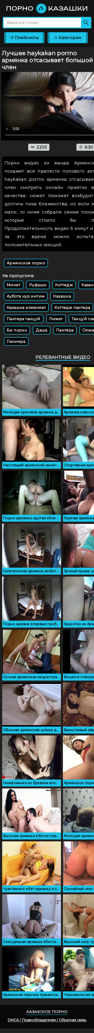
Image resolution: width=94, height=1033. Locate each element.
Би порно (17, 330)
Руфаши (38, 285)
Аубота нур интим (26, 296)
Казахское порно (47, 1011)
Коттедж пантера (72, 307)
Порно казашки (47, 8)
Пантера (65, 330)
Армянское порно (26, 263)
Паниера (16, 341)
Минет (13, 285)
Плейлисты (26, 37)
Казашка (62, 296)
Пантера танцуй (23, 319)
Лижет (56, 319)
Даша (41, 330)
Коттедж (64, 285)
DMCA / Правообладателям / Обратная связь (47, 1020)
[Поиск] (86, 22)
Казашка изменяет (26, 307)
